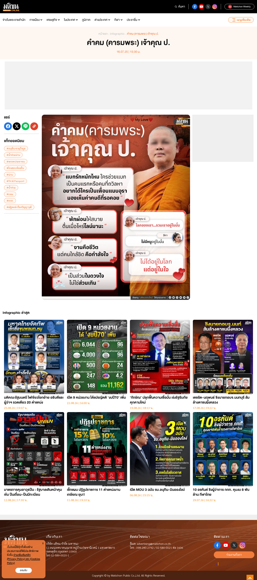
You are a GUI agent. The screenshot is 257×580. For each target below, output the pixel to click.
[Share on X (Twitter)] (17, 126)
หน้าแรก (103, 33)
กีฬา (117, 19)
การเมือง (35, 19)
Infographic (117, 33)
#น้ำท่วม (11, 187)
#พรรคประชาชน (16, 161)
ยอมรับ (23, 570)
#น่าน (10, 174)
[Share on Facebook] (8, 126)
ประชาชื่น (132, 19)
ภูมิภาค (86, 19)
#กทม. (10, 194)
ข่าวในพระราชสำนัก (14, 19)
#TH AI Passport (15, 181)
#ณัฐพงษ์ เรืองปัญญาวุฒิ (19, 207)
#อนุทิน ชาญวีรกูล (16, 148)
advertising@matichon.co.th (154, 543)
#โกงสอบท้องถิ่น (15, 167)
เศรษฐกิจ (52, 19)
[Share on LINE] (25, 126)
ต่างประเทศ (101, 19)
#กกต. (10, 200)
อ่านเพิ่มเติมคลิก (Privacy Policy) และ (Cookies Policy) (23, 559)
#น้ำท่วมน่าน (13, 154)
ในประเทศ (69, 19)
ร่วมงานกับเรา (234, 554)
